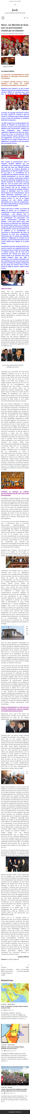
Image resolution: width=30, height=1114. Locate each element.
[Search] (27, 17)
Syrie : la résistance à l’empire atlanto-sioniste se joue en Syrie (14, 1007)
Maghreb (16, 959)
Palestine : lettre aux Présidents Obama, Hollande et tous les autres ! (12, 1047)
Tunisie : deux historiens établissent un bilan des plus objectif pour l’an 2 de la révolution (14, 1090)
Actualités (10, 959)
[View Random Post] (24, 17)
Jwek (15, 10)
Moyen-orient (11, 1004)
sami (21, 33)
